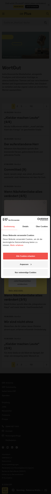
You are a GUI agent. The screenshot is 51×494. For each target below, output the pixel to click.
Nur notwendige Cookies (25, 272)
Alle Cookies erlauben (25, 256)
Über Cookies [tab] (42, 226)
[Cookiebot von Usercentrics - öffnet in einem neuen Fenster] (37, 219)
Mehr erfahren (16, 245)
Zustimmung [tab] (9, 226)
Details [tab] (26, 226)
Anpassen (24, 264)
